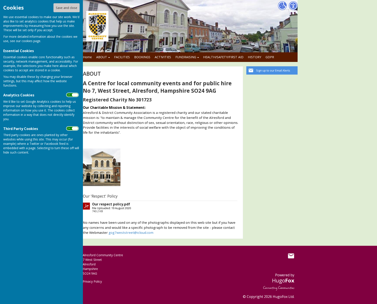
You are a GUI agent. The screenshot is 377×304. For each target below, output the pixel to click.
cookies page (31, 41)
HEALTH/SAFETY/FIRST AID (223, 57)
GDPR (270, 57)
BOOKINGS (142, 57)
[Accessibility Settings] (293, 5)
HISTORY (254, 57)
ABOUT (101, 57)
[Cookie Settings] (282, 5)
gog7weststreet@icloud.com (131, 232)
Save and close (66, 8)
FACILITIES (122, 57)
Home (87, 57)
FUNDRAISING (185, 57)
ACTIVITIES (163, 57)
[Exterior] (101, 167)
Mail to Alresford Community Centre (291, 256)
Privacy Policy (92, 281)
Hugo (283, 280)
